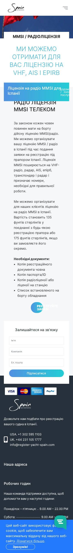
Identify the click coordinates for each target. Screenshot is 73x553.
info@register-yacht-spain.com (32, 445)
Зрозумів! (20, 547)
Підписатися (36, 373)
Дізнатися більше (30, 541)
